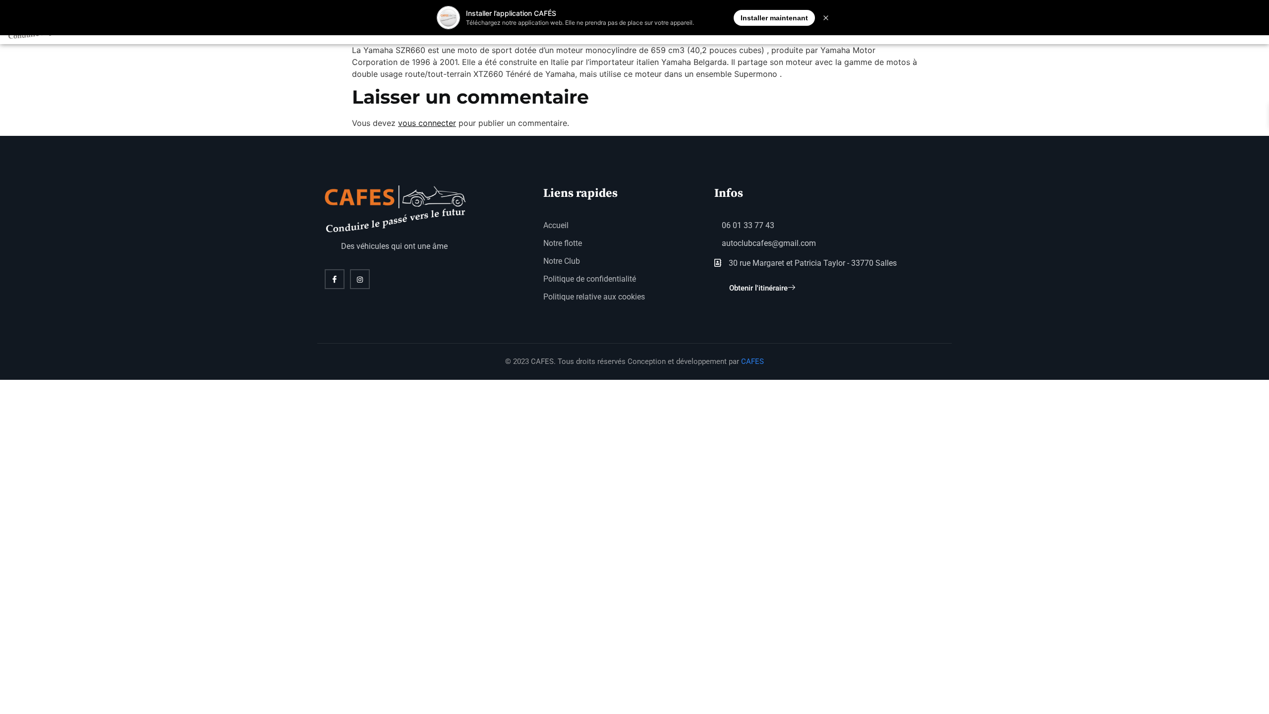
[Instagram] (360, 279)
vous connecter (427, 123)
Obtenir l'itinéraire (758, 288)
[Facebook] (335, 279)
